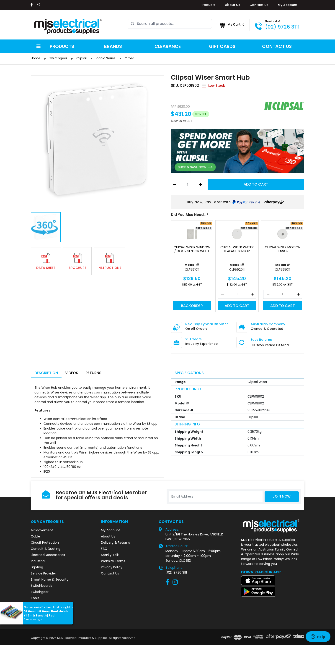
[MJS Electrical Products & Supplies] (68, 26)
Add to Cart (256, 184)
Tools (35, 598)
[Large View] (97, 142)
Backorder (192, 305)
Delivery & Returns (115, 542)
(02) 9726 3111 (282, 26)
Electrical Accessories (48, 555)
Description (46, 372)
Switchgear (40, 592)
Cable (35, 536)
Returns (93, 372)
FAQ (104, 548)
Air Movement (42, 530)
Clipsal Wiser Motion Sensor (282, 249)
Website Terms (113, 561)
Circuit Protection (45, 542)
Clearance (168, 46)
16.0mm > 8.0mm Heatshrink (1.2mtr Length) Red (46, 613)
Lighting (37, 567)
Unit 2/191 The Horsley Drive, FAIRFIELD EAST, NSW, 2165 (194, 536)
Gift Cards (222, 46)
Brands (113, 46)
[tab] (46, 373)
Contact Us (259, 5)
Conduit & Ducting (45, 548)
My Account (287, 5)
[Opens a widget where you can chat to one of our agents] (317, 637)
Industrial (38, 561)
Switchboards (41, 585)
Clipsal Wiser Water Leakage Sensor (237, 249)
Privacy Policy (111, 567)
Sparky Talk (110, 555)
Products (208, 5)
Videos (71, 372)
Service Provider (43, 573)
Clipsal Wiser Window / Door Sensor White (192, 249)
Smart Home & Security (49, 579)
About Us (232, 5)
